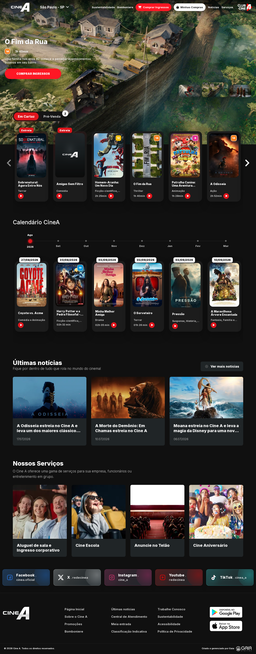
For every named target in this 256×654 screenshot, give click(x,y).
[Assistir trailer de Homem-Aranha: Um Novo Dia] (111, 196)
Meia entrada (121, 624)
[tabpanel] (128, 164)
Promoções (73, 624)
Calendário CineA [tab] (36, 222)
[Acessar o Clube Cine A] (245, 7)
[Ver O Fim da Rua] (215, 89)
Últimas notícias (123, 609)
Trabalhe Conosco (171, 609)
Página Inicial (74, 609)
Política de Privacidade (175, 631)
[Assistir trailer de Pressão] (175, 326)
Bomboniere (125, 7)
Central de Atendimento (129, 617)
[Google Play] (232, 612)
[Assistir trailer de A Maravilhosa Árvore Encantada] (213, 325)
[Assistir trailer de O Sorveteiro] (152, 325)
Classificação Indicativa (129, 631)
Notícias (213, 7)
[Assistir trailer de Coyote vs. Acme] (21, 325)
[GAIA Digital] (244, 648)
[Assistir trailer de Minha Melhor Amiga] (114, 325)
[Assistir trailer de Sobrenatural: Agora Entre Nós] (21, 196)
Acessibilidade (169, 624)
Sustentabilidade (103, 7)
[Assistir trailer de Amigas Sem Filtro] (59, 196)
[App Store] (232, 626)
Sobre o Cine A (76, 617)
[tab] (26, 116)
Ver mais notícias (225, 366)
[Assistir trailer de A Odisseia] (226, 196)
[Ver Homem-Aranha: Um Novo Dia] (189, 91)
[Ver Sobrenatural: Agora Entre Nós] (240, 91)
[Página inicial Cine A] (20, 7)
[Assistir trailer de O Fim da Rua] (149, 196)
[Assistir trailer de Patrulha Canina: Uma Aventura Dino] (187, 196)
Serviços (227, 7)
